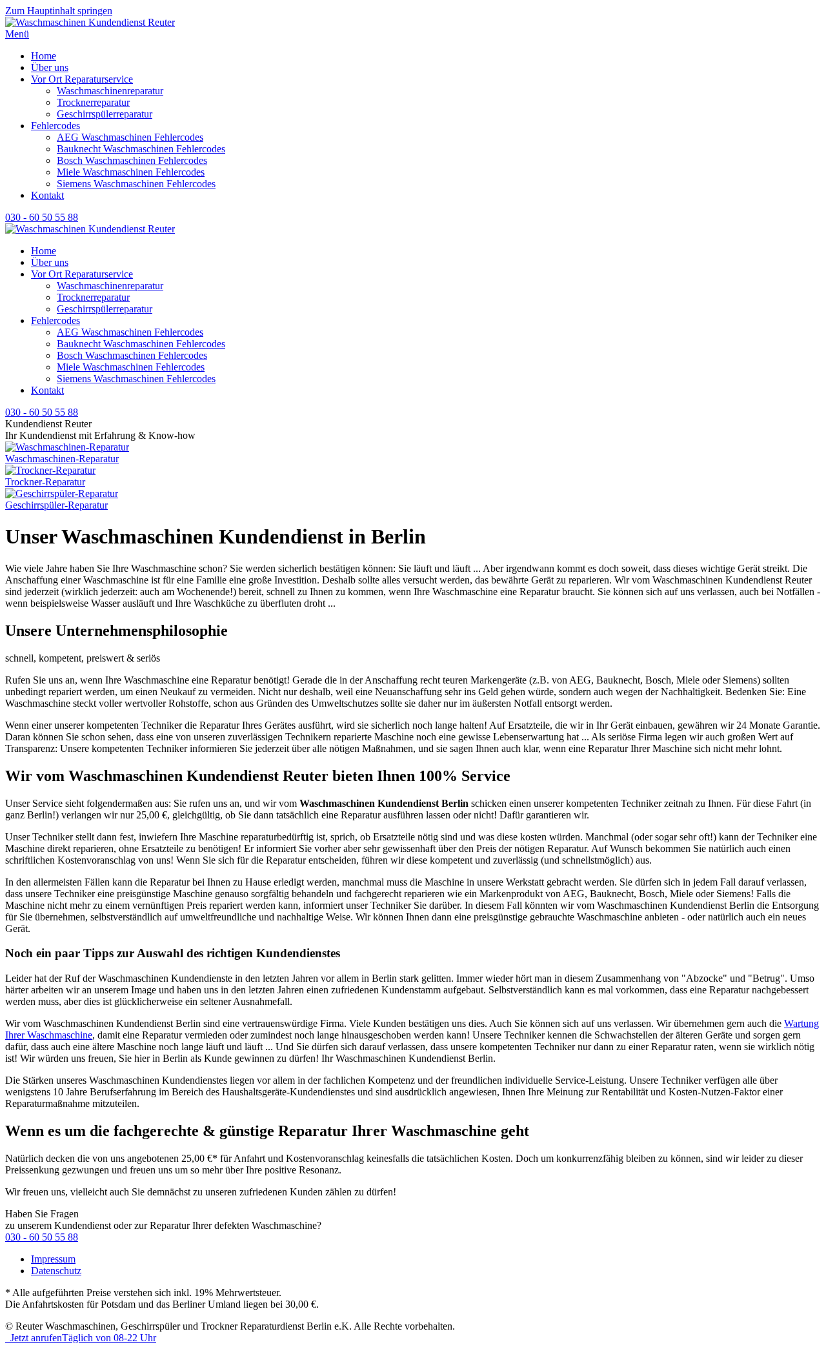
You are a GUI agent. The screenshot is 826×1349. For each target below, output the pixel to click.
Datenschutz (56, 1270)
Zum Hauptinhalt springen (58, 10)
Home (43, 55)
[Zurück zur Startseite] (90, 22)
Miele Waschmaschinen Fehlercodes (131, 172)
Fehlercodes (55, 125)
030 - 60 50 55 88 (41, 217)
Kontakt (47, 195)
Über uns (49, 67)
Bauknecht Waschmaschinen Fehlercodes (141, 148)
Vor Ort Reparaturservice (82, 79)
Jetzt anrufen (80, 1337)
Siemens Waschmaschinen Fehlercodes (136, 183)
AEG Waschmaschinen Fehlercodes (130, 137)
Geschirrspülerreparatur (104, 113)
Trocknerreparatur (93, 102)
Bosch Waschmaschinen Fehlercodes (132, 160)
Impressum (53, 1258)
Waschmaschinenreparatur (110, 90)
